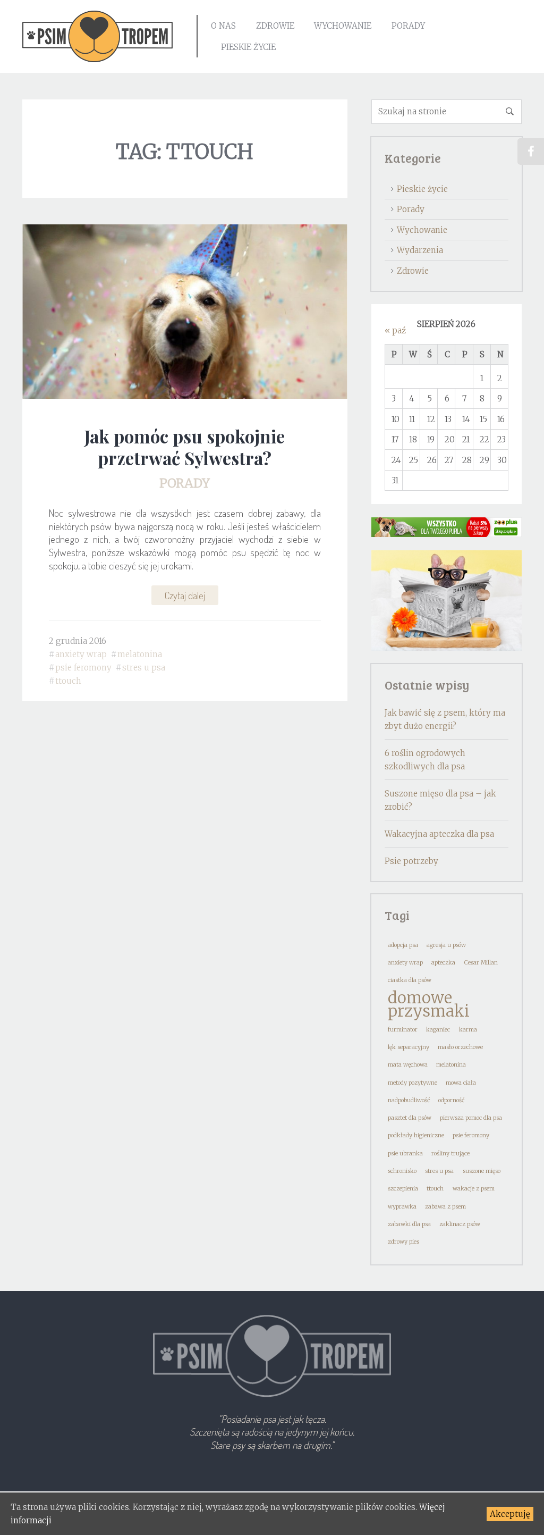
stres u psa (143, 667)
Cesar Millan (481, 962)
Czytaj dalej (185, 595)
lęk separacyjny (408, 1047)
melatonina (139, 654)
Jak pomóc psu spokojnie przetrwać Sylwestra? (184, 446)
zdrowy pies (403, 1241)
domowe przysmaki (429, 1004)
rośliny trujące (450, 1153)
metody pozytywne (412, 1082)
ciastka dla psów (409, 980)
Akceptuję (510, 1514)
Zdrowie (275, 26)
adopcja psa (403, 945)
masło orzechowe (460, 1047)
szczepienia (403, 1188)
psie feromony (83, 667)
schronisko (402, 1171)
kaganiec (438, 1029)
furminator (403, 1029)
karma (468, 1029)
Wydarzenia (420, 250)
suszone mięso (481, 1171)
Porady (408, 26)
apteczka (443, 962)
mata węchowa (408, 1064)
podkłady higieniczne (416, 1135)
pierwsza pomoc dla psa (471, 1117)
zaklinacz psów (459, 1224)
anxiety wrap (81, 654)
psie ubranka (405, 1153)
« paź (395, 330)
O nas (223, 26)
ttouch (68, 681)
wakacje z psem (474, 1188)
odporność (451, 1100)
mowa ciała (461, 1082)
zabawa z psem (445, 1206)
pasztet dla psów (409, 1117)
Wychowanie (342, 26)
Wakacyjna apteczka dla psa (439, 834)
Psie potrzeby (411, 861)
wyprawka (402, 1206)
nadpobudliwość (409, 1100)
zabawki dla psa (409, 1224)
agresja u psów (446, 945)
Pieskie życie (248, 47)
